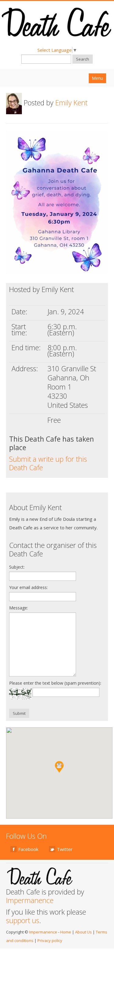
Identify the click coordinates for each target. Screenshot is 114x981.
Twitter (65, 849)
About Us (83, 932)
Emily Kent (71, 103)
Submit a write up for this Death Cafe (48, 463)
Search (82, 59)
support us (22, 920)
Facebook (28, 849)
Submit (19, 713)
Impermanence (30, 900)
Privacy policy (49, 940)
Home (65, 932)
